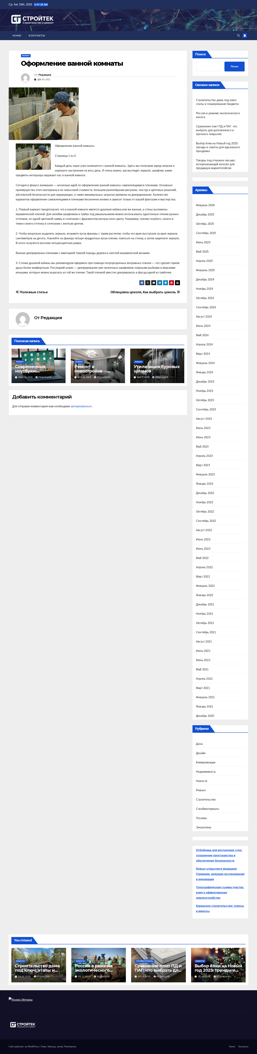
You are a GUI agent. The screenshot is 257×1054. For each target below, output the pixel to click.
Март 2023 (203, 465)
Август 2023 (204, 418)
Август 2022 (204, 530)
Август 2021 (204, 641)
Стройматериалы (207, 808)
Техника (201, 818)
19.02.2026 (24, 976)
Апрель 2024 (204, 344)
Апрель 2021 (204, 678)
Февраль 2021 (205, 697)
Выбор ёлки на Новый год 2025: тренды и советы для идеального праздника (218, 147)
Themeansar (70, 1046)
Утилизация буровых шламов (157, 368)
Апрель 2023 (204, 455)
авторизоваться (81, 406)
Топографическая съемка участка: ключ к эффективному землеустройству (220, 892)
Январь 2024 (204, 372)
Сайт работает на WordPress (24, 1046)
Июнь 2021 (203, 660)
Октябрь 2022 (205, 511)
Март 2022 (203, 576)
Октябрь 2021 (205, 623)
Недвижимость (206, 771)
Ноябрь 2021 (204, 613)
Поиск (200, 54)
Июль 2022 (203, 539)
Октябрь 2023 (205, 400)
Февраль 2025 (205, 270)
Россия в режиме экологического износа (94, 970)
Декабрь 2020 (205, 715)
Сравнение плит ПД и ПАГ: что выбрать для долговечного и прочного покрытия (216, 130)
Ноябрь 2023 (204, 390)
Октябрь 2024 (205, 298)
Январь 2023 (204, 483)
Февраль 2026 (205, 205)
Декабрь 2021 (205, 604)
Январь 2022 (204, 595)
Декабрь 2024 (205, 279)
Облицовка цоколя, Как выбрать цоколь (143, 292)
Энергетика (203, 827)
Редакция (44, 74)
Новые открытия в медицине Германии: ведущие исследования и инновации (220, 874)
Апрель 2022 (204, 567)
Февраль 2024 (205, 363)
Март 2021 (203, 687)
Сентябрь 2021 (206, 632)
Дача (199, 743)
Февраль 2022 (205, 585)
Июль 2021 (203, 650)
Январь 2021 (204, 706)
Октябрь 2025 (205, 223)
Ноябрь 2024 (204, 288)
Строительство (206, 799)
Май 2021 (202, 669)
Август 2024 (204, 316)
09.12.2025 (84, 976)
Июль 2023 (203, 428)
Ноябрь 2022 (204, 502)
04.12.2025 (144, 976)
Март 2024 (203, 353)
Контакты (37, 35)
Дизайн (201, 753)
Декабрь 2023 (205, 381)
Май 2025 (202, 251)
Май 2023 (202, 446)
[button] (238, 35)
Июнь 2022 (203, 548)
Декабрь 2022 (205, 493)
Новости (201, 781)
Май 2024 (202, 335)
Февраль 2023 (205, 474)
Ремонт (26, 56)
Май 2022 (202, 558)
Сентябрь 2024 (206, 307)
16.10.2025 (204, 976)
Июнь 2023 (203, 437)
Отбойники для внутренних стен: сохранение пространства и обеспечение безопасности (219, 855)
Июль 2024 (203, 325)
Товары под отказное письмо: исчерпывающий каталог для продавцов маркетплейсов (215, 164)
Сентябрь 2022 (206, 520)
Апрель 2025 (204, 260)
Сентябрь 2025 (206, 233)
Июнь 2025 (203, 242)
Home (17, 35)
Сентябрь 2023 (206, 409)
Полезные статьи (33, 292)
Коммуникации (205, 762)
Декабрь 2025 (205, 214)
